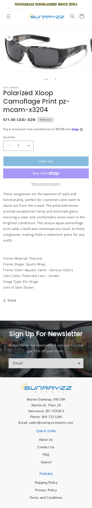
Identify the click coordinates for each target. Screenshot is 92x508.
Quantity (9, 137)
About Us (46, 439)
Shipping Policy (46, 482)
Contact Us (46, 447)
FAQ (46, 454)
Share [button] (11, 300)
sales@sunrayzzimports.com (51, 422)
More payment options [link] (46, 183)
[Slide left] (36, 79)
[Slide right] (55, 79)
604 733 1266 (52, 417)
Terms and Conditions (46, 497)
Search (46, 462)
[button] (8, 16)
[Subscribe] (78, 363)
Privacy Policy (46, 490)
